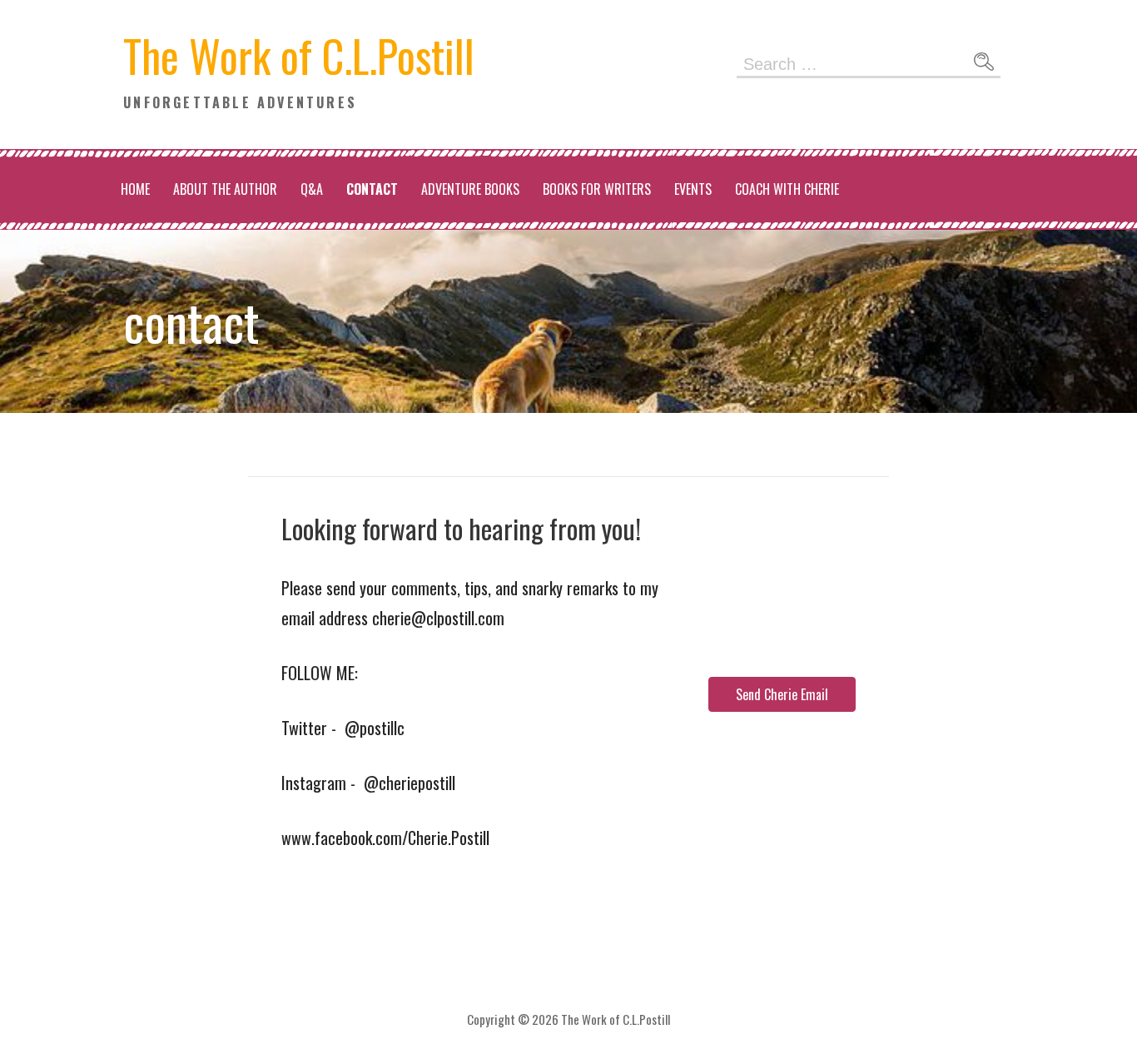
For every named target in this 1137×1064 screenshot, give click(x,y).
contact (372, 189)
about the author (225, 189)
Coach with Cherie (787, 189)
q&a (311, 189)
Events (693, 189)
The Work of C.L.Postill (298, 55)
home (135, 189)
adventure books (470, 189)
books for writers (597, 189)
